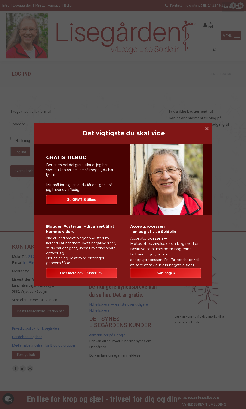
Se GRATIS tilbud (81, 200)
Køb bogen (165, 273)
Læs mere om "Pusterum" (81, 273)
